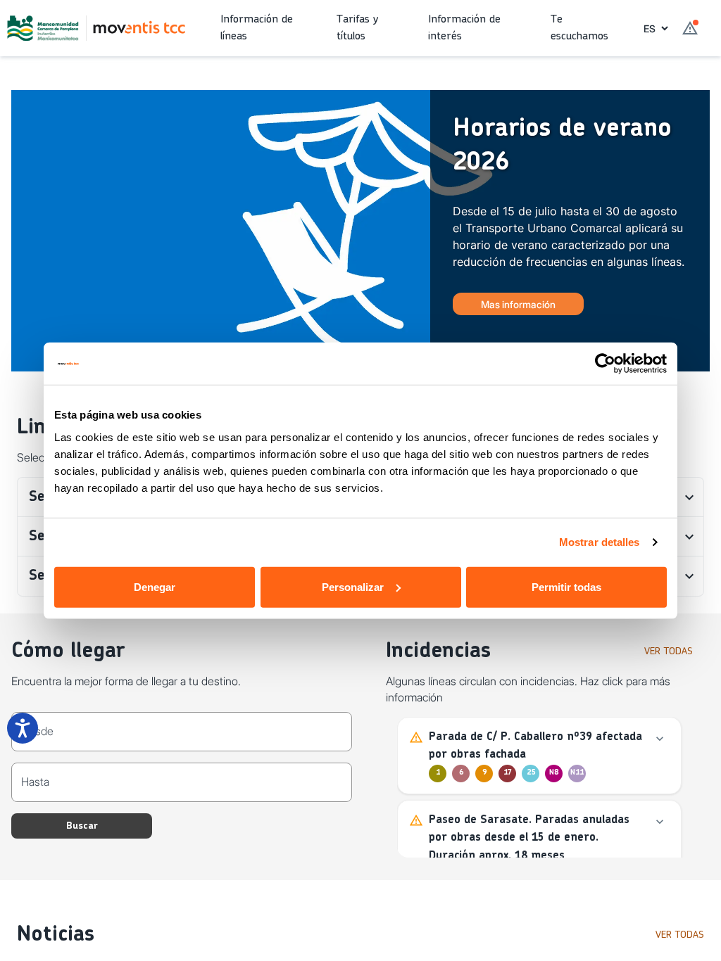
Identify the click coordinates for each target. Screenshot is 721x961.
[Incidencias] (690, 28)
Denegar (154, 586)
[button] (267, 28)
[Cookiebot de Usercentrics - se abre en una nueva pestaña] (605, 363)
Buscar (82, 826)
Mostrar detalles (599, 542)
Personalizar (353, 586)
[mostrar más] (660, 739)
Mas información (518, 304)
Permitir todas (566, 586)
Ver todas (668, 651)
